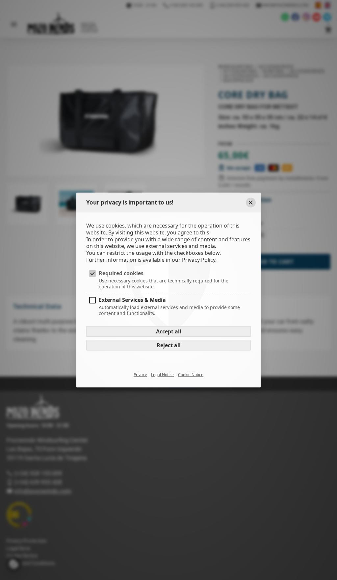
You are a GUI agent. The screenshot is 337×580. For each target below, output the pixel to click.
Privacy (140, 375)
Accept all (168, 331)
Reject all (169, 345)
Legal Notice (162, 375)
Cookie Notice (190, 375)
